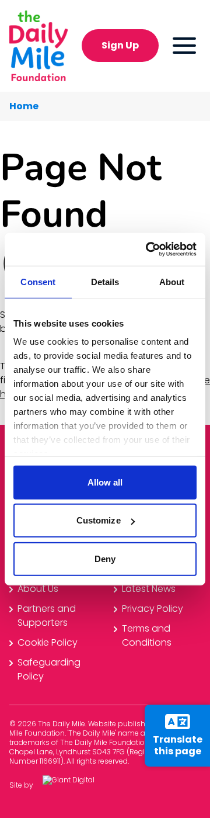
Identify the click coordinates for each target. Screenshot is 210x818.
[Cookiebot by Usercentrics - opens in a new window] (148, 249)
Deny (105, 558)
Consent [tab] (37, 281)
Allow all (105, 482)
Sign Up (120, 45)
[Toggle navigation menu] (184, 46)
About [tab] (172, 281)
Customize (98, 520)
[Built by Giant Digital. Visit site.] (78, 785)
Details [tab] (105, 281)
